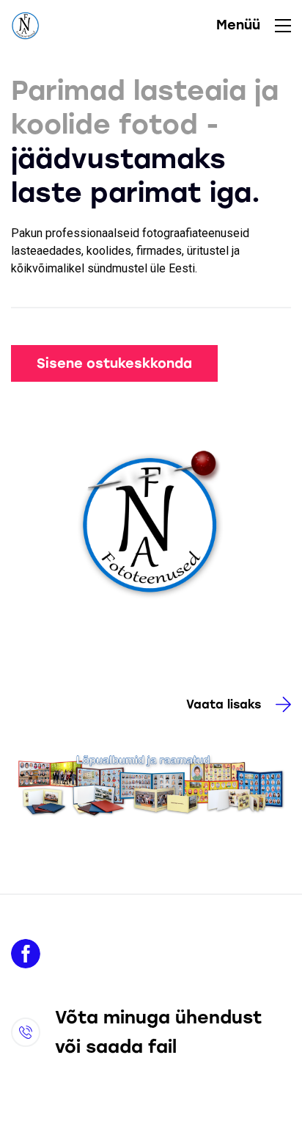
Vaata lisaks (223, 704)
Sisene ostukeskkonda (114, 363)
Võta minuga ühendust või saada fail (158, 1032)
